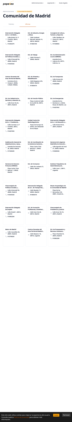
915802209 (56, 238)
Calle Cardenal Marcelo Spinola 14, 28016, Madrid (36, 39)
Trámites (11, 24)
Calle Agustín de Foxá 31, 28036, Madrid (60, 147)
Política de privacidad (21, 417)
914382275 (11, 44)
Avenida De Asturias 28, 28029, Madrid (14, 147)
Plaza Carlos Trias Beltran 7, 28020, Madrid (13, 170)
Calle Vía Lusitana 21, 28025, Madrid (37, 167)
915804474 (33, 85)
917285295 (11, 151)
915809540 (56, 151)
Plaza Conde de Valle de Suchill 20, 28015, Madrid (36, 103)
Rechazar (66, 415)
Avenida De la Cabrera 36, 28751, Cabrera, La (58, 61)
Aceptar (56, 415)
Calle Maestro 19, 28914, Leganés (35, 235)
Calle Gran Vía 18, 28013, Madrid (58, 213)
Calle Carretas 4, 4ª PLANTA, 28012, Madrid (14, 126)
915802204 (11, 216)
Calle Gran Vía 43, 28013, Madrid (13, 104)
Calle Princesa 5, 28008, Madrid (35, 58)
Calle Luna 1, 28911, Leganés (59, 169)
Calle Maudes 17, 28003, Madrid (35, 191)
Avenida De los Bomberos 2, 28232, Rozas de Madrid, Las (59, 103)
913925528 (11, 195)
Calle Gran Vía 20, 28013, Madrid (35, 213)
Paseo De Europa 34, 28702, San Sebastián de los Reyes (37, 126)
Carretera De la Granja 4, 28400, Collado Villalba (13, 83)
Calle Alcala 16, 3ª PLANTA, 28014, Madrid (13, 39)
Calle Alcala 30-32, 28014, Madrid (58, 125)
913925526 (11, 64)
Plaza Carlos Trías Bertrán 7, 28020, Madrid (35, 148)
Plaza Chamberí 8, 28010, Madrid (58, 235)
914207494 (11, 131)
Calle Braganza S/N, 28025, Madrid (36, 82)
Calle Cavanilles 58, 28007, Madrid (14, 233)
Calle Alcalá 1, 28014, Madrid (14, 213)
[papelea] (9, 3)
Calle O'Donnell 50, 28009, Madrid (14, 60)
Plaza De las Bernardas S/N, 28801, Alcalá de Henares (58, 192)
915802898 (56, 84)
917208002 (56, 44)
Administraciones (37, 3)
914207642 (56, 107)
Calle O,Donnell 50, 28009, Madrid (14, 191)
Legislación (50, 3)
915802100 (33, 44)
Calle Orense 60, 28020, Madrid (58, 80)
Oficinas (27, 24)
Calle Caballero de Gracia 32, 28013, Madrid (58, 39)
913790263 (11, 236)
